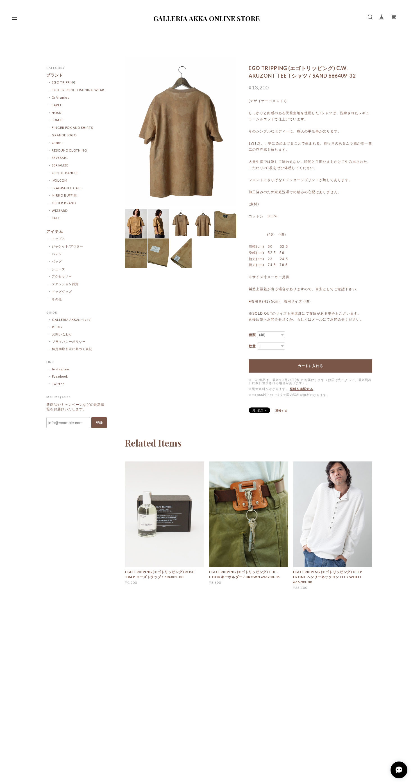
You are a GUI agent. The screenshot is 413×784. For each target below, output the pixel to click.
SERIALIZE (60, 165)
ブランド (54, 75)
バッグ (57, 261)
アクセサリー (62, 276)
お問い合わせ (62, 334)
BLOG (57, 327)
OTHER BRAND (64, 203)
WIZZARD (60, 210)
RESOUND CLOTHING (69, 150)
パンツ (57, 254)
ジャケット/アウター (67, 246)
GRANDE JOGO (64, 135)
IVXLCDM (59, 180)
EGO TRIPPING (64, 82)
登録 (99, 423)
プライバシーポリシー (69, 341)
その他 (57, 299)
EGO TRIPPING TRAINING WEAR (78, 90)
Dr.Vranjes (61, 97)
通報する (281, 410)
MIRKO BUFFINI (65, 195)
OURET (57, 143)
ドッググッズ (62, 291)
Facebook (60, 376)
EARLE (57, 105)
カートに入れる (310, 366)
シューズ (58, 269)
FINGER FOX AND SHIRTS (72, 127)
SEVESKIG (60, 157)
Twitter (58, 384)
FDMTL (57, 120)
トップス (58, 238)
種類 (252, 335)
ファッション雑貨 (65, 284)
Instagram (60, 369)
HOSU (57, 112)
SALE (56, 218)
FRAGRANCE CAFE (67, 188)
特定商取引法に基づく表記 (72, 349)
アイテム (54, 231)
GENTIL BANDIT (65, 173)
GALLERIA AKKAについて (72, 319)
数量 (252, 346)
